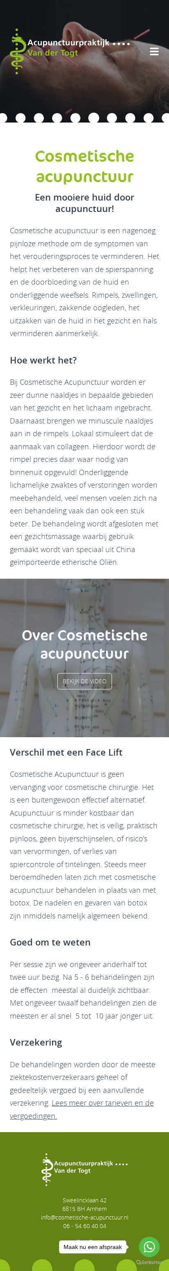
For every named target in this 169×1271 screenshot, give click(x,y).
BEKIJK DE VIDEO (85, 681)
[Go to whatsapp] (149, 1247)
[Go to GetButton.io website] (149, 1262)
